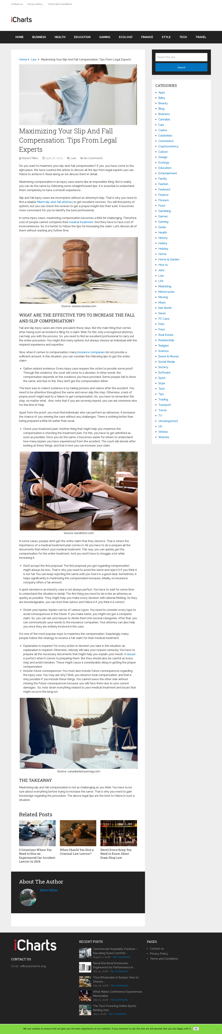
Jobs (161, 270)
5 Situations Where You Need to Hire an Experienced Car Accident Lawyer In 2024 (37, 855)
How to (163, 264)
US (160, 426)
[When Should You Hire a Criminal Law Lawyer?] (78, 833)
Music (162, 302)
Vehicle (163, 431)
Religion (163, 345)
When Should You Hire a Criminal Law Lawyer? (77, 851)
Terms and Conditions (60, 4)
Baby (161, 98)
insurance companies (91, 352)
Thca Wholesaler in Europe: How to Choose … (116, 979)
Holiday (163, 248)
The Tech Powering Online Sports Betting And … (114, 1008)
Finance (147, 37)
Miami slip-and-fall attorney (55, 202)
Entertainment (167, 173)
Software (164, 372)
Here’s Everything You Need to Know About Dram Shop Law (115, 853)
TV (160, 415)
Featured (164, 189)
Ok (196, 1028)
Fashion (163, 184)
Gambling (164, 211)
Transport (164, 405)
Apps (161, 92)
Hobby (162, 243)
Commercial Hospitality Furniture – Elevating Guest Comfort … (115, 951)
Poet (161, 329)
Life (161, 281)
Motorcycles (166, 291)
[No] (217, 1029)
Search (181, 67)
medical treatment (81, 222)
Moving (163, 297)
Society (163, 367)
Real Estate (165, 335)
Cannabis (164, 119)
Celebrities (165, 135)
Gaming (104, 37)
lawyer (131, 654)
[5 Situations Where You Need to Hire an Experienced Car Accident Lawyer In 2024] (37, 833)
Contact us (17, 4)
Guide (162, 227)
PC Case (163, 318)
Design (162, 157)
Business (39, 37)
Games (163, 216)
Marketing (164, 286)
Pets (161, 324)
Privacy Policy (35, 4)
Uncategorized (168, 421)
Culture (163, 151)
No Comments (93, 158)
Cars (161, 124)
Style (166, 37)
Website (163, 437)
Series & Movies (168, 356)
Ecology (126, 37)
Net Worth (165, 308)
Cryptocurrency (168, 146)
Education (82, 37)
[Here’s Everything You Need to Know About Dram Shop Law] (118, 833)
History (163, 238)
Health (60, 37)
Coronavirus (166, 141)
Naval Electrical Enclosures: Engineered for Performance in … (114, 965)
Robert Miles (30, 158)
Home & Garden (168, 259)
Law (73, 158)
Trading (163, 399)
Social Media (166, 361)
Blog (161, 108)
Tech (183, 37)
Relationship (166, 340)
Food (161, 205)
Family (162, 178)
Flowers (163, 200)
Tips (161, 394)
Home (19, 37)
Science (163, 351)
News (162, 313)
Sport (161, 378)
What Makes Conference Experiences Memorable (117, 994)
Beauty (163, 103)
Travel (200, 37)
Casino (162, 130)
